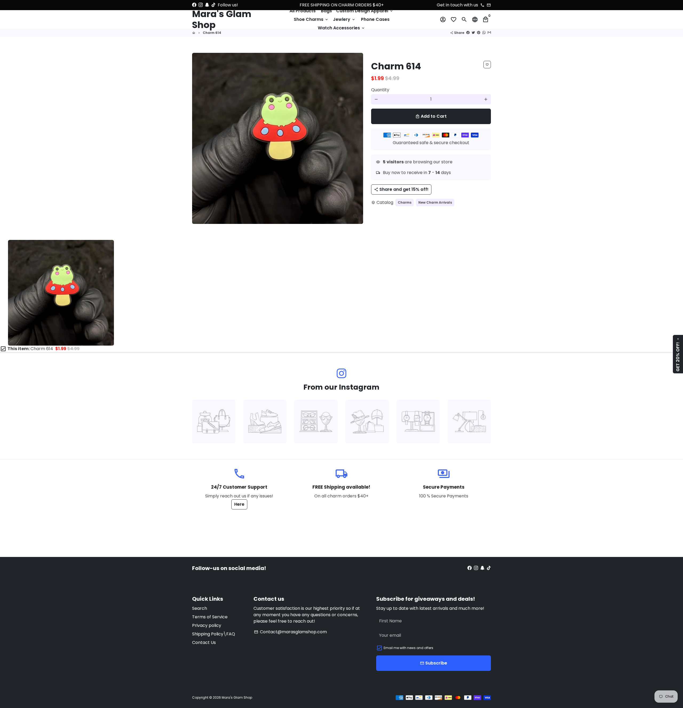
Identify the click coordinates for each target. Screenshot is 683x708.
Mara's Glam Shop (237, 697)
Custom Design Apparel (365, 11)
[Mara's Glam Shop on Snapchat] (207, 5)
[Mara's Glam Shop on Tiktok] (213, 5)
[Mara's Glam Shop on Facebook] (194, 5)
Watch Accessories (341, 28)
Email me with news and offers (408, 648)
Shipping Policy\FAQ (213, 634)
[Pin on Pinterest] (478, 32)
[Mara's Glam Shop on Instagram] (200, 5)
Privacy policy (206, 625)
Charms (404, 202)
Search (199, 608)
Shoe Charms (311, 19)
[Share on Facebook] (468, 32)
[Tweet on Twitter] (473, 32)
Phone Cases (375, 19)
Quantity (380, 90)
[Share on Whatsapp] (484, 32)
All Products (302, 11)
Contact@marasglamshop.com (290, 632)
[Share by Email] (489, 32)
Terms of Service (210, 617)
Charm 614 (212, 32)
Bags (326, 11)
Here (239, 504)
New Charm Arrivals (435, 202)
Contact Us (204, 642)
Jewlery (344, 19)
